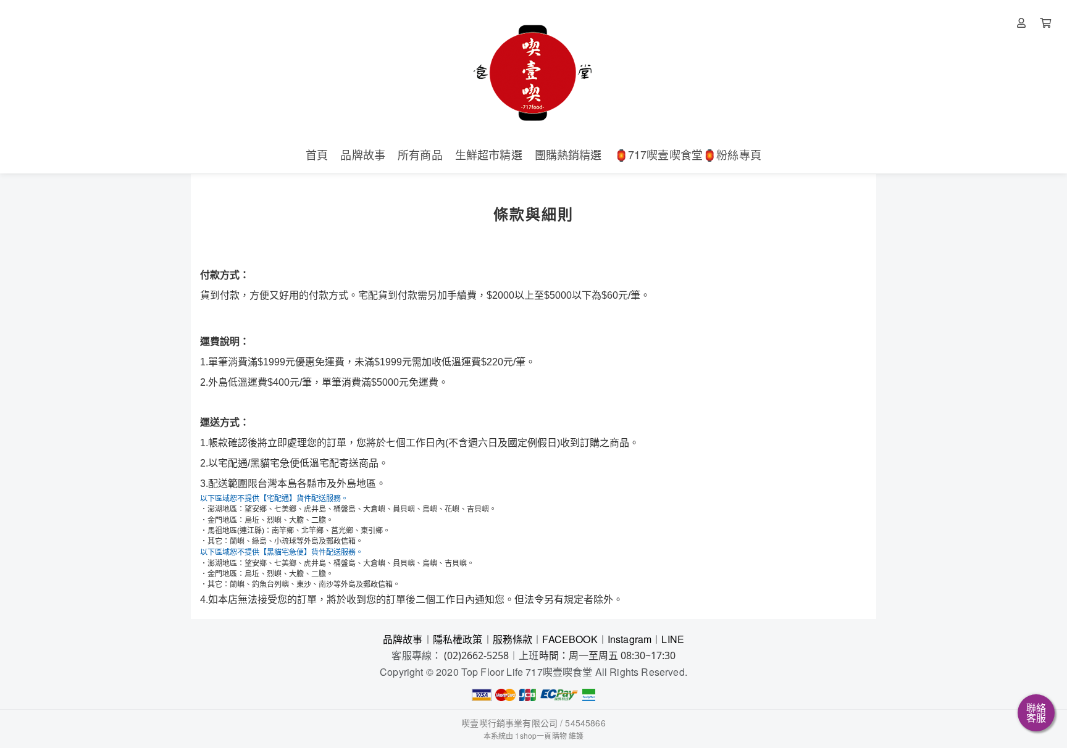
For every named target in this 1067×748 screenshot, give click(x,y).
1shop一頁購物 (540, 735)
